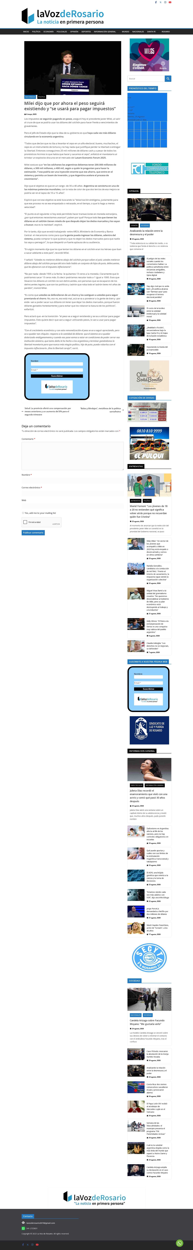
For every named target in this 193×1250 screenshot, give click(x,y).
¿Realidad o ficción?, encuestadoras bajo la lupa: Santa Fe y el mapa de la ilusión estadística (157, 331)
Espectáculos (136, 785)
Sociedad (145, 225)
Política (36, 31)
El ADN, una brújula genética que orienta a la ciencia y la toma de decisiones (157, 876)
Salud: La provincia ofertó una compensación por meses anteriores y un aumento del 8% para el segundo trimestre (48, 411)
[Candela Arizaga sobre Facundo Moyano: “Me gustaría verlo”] (149, 999)
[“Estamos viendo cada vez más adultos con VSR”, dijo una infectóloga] (136, 896)
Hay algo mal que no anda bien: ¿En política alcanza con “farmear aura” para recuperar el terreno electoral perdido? (158, 291)
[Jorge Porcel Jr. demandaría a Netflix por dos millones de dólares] (136, 913)
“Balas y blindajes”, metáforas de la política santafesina (100, 410)
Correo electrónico (32, 487)
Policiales (62, 31)
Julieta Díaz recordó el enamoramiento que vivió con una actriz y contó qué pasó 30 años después (148, 796)
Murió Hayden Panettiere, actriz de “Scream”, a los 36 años (158, 928)
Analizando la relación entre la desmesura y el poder (146, 232)
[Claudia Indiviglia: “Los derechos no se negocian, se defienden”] (136, 647)
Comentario (28, 439)
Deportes (86, 31)
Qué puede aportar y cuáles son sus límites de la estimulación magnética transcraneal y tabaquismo (157, 856)
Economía (49, 31)
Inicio (26, 31)
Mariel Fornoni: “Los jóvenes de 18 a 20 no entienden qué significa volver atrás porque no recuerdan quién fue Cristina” (148, 511)
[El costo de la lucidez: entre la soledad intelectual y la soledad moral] (136, 314)
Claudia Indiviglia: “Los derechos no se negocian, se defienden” (158, 646)
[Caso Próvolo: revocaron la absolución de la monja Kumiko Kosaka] (136, 1055)
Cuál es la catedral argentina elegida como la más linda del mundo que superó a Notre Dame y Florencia (158, 1150)
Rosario (166, 31)
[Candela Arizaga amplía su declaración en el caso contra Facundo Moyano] (136, 1171)
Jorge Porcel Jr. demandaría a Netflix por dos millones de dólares (157, 911)
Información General (105, 31)
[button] (117, 31)
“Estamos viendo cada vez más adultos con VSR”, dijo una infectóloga (158, 895)
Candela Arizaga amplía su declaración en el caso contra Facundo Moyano (157, 1170)
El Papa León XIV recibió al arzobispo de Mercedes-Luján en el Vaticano (157, 1107)
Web (24, 500)
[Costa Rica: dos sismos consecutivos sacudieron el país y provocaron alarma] (136, 1090)
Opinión (74, 31)
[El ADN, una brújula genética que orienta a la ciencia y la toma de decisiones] (136, 878)
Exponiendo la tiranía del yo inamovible (157, 348)
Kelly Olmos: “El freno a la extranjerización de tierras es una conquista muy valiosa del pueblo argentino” (157, 626)
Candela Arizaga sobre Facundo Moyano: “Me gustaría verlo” (147, 1022)
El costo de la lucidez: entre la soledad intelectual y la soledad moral (156, 312)
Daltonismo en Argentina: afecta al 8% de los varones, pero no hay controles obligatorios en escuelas (158, 834)
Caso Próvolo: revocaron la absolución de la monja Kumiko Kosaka (157, 1054)
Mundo (125, 31)
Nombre (34, 361)
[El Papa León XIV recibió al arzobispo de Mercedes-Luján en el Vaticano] (136, 1109)
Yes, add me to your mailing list (40, 513)
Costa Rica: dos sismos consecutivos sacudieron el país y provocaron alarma (157, 1088)
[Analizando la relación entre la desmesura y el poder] (149, 209)
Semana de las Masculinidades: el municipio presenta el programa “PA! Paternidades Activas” (156, 1128)
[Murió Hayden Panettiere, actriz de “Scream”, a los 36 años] (136, 929)
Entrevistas (135, 501)
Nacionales (138, 31)
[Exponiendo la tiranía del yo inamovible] (136, 350)
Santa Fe (151, 31)
